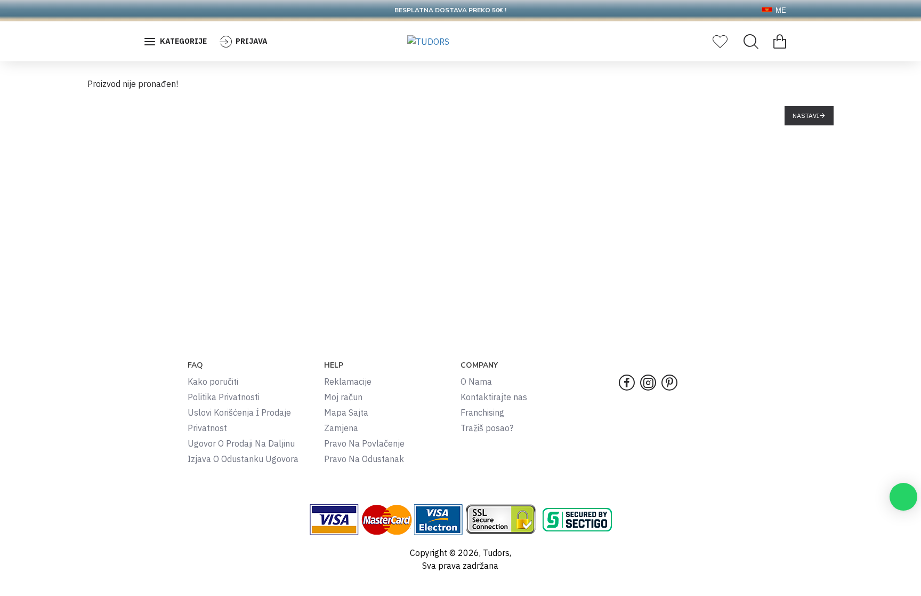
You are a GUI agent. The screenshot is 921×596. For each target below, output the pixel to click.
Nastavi (806, 116)
